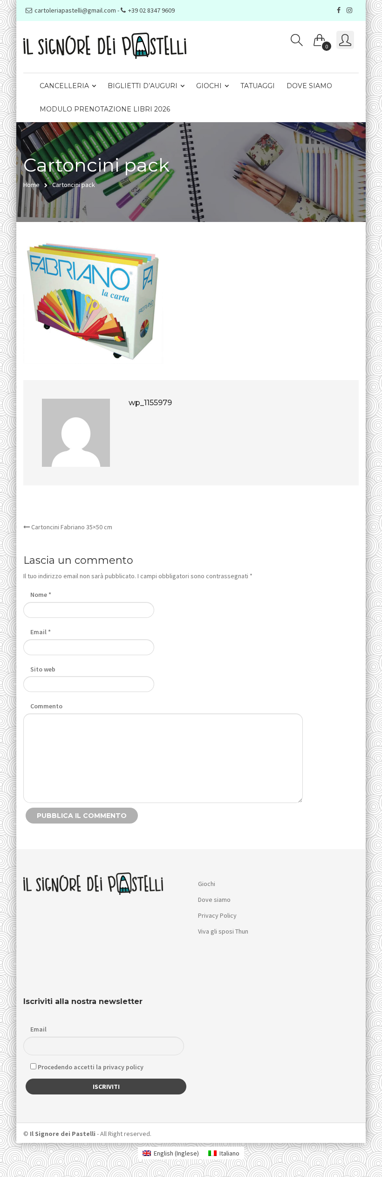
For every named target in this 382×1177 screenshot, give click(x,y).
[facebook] (339, 10)
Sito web (42, 669)
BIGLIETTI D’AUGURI (142, 86)
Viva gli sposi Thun (223, 931)
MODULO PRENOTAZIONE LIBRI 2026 (105, 109)
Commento (46, 706)
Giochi (209, 86)
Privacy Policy (217, 915)
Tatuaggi (257, 86)
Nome (40, 594)
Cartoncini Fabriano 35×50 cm (71, 527)
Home (31, 184)
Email (40, 632)
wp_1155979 (150, 402)
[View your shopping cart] (319, 38)
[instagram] (350, 10)
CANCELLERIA (64, 86)
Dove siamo (309, 86)
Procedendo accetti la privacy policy (89, 1067)
